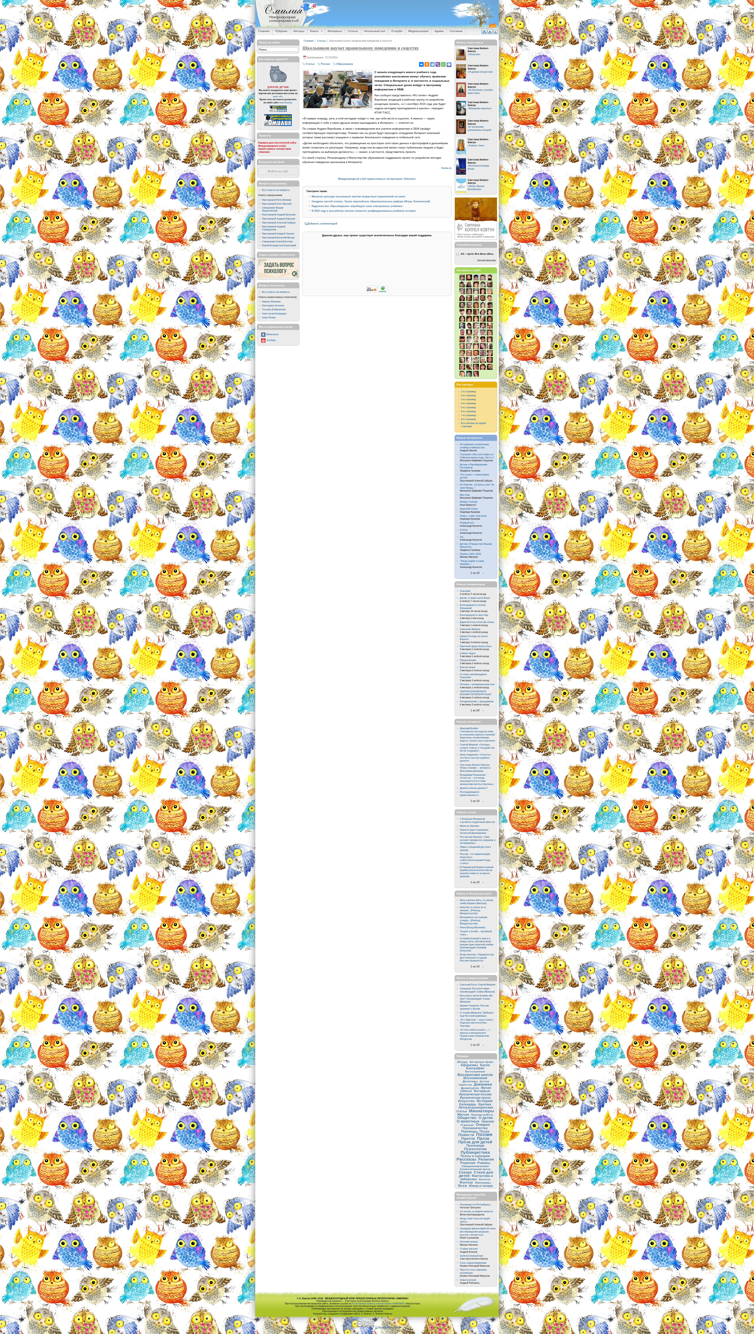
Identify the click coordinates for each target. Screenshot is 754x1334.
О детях (486, 1118)
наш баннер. (286, 102)
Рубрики (281, 31)
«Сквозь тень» (476, 145)
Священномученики (475, 1166)
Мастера (465, 494)
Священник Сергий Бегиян (277, 241)
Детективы (470, 1081)
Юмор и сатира (481, 1186)
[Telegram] (432, 64)
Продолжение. (468, 660)
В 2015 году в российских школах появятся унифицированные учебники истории (364, 210)
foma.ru (446, 167)
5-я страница (468, 407)
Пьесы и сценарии (475, 1156)
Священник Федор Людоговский (272, 209)
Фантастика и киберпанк (476, 1177)
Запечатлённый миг (471, 1255)
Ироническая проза (475, 1097)
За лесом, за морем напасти (476, 1211)
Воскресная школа (475, 1075)
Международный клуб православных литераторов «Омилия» (377, 178)
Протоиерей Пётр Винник (276, 200)
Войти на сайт (278, 171)
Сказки (465, 1172)
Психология (475, 1149)
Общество (467, 1118)
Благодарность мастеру (474, 615)
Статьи (353, 31)
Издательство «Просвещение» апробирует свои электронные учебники (357, 206)
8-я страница (468, 419)
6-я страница (468, 411)
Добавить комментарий (322, 223)
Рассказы (466, 1159)
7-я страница (468, 415)
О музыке (467, 1124)
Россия (325, 63)
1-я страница (468, 391)
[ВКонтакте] (421, 64)
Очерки (483, 1125)
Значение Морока (470, 629)
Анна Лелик (268, 317)
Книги (312, 31)
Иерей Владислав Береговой (279, 245)
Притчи (468, 1138)
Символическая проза (475, 1169)
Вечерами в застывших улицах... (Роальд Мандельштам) (473, 920)
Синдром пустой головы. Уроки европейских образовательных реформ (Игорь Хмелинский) (371, 201)
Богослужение (475, 1071)
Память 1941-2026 (470, 554)
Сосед (463, 529)
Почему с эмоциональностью (477, 684)
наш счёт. (278, 96)
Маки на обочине (469, 826)
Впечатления (467, 667)
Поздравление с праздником (476, 701)
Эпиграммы (483, 1182)
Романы (483, 1163)
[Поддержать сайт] (377, 291)
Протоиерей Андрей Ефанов (278, 218)
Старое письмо (469, 1248)
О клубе (396, 31)
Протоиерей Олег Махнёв (277, 203)
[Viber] (438, 64)
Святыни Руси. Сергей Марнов (477, 984)
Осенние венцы (469, 1241)
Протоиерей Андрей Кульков (279, 214)
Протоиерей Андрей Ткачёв (278, 233)
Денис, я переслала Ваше (475, 598)
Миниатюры (481, 1111)
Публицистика (475, 1152)
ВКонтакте (272, 334)
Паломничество (475, 1128)
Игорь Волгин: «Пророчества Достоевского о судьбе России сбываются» (477, 957)
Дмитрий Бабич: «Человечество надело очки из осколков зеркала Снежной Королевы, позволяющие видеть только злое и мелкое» (477, 734)
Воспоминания (475, 1078)
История (484, 1101)
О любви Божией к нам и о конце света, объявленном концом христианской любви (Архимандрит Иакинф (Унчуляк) (476, 944)
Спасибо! (465, 591)
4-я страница (468, 403)
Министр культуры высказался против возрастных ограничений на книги (358, 196)
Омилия (487, 1121)
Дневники (483, 1084)
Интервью (335, 31)
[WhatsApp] (443, 64)
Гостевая (456, 31)
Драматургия (470, 1088)
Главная (263, 31)
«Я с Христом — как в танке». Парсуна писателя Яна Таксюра (477, 1022)
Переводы (469, 1131)
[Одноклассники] (427, 64)
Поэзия (484, 1134)
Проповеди (475, 1145)
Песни (484, 1131)
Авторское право (481, 1061)
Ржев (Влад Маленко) (472, 927)
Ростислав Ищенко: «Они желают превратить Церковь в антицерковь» (477, 840)
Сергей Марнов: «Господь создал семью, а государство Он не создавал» (477, 747)
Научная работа (482, 1114)
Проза (483, 1138)
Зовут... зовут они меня (473, 516)
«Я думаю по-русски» (480, 71)
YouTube (271, 340)
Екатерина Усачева (273, 305)
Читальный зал (374, 31)
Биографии (475, 1068)
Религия (486, 1159)
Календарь (467, 1104)
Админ (439, 31)
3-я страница (468, 399)
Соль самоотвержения (473, 1263)
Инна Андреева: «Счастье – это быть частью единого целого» (476, 757)
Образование (344, 63)
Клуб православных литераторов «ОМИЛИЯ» (378, 1303)
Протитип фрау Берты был (475, 646)
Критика (484, 1104)
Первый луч (467, 522)
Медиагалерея (418, 31)
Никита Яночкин (271, 301)
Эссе (462, 1186)
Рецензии (467, 1163)
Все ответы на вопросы (276, 190)
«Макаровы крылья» (480, 108)
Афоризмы (469, 1065)
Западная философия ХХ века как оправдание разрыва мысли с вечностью (478, 1231)
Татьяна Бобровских (274, 309)
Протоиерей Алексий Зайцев (279, 222)
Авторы (298, 31)
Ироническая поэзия (475, 1094)
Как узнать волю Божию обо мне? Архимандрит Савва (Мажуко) (476, 998)
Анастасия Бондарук (274, 313)
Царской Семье (469, 508)
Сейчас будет (468, 653)
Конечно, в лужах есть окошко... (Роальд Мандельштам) (473, 910)
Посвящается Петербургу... (475, 1204)
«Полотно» (474, 54)
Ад (461, 537)
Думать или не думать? (474, 788)
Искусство (466, 1101)
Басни (485, 1065)
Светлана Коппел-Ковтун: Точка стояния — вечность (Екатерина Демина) (475, 768)
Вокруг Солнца (468, 501)
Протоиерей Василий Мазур (278, 237)
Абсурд (462, 1061)
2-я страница (468, 395)
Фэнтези (466, 1182)
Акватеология (468, 1280)
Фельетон (484, 1179)
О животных (468, 1121)
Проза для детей (475, 1142)
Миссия (463, 1114)
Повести (466, 1135)
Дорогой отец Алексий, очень (477, 622)
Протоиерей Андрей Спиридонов (273, 228)
